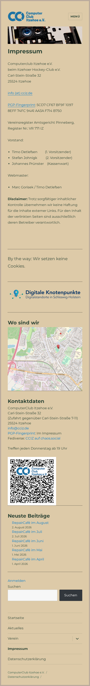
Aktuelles (15, 628)
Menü (75, 16)
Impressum (18, 649)
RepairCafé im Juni (28, 541)
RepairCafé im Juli (27, 532)
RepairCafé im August (30, 523)
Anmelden (17, 581)
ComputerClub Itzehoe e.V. (26, 672)
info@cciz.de (18, 428)
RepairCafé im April (28, 559)
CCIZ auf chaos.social (43, 438)
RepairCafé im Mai (27, 550)
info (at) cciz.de (20, 93)
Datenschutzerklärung (27, 659)
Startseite (16, 618)
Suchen (14, 587)
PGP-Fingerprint (21, 105)
